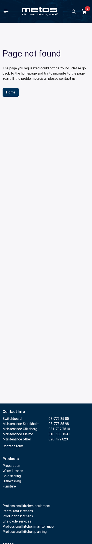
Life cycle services (17, 521)
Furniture (10, 486)
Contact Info (14, 411)
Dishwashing (12, 481)
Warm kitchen (13, 471)
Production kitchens (18, 516)
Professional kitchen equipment (26, 506)
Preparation (11, 466)
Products (11, 458)
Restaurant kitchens (18, 511)
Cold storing (12, 476)
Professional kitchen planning (25, 532)
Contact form (13, 446)
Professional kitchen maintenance (28, 526)
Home (10, 92)
